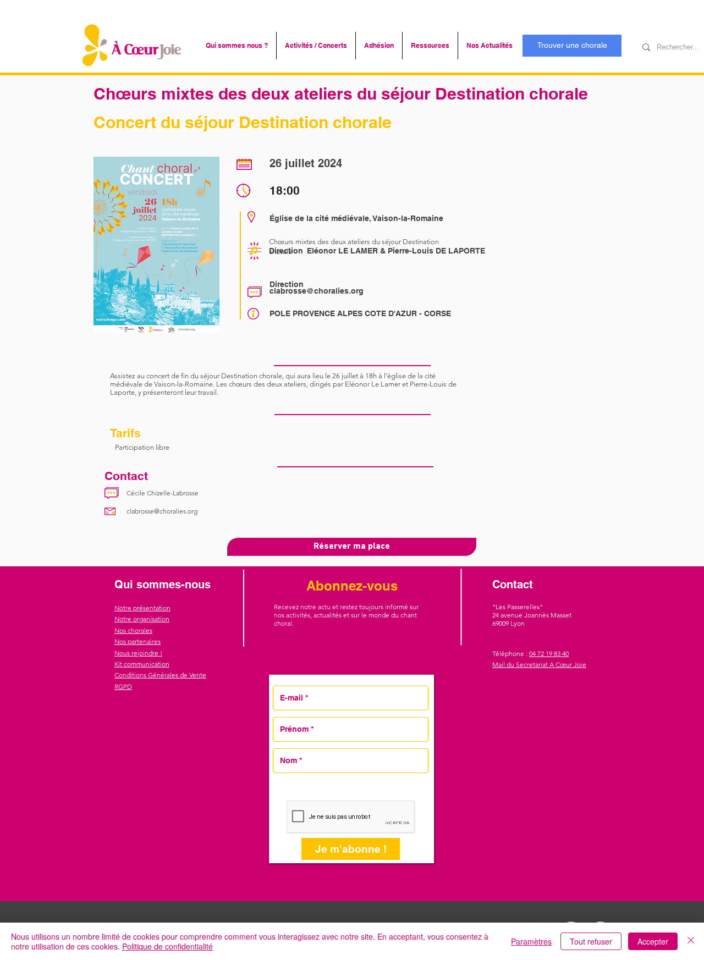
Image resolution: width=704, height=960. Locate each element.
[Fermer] (690, 941)
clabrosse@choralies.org (317, 290)
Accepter (652, 941)
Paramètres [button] (531, 941)
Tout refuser (591, 941)
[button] (236, 45)
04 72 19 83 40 (549, 653)
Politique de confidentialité (167, 946)
